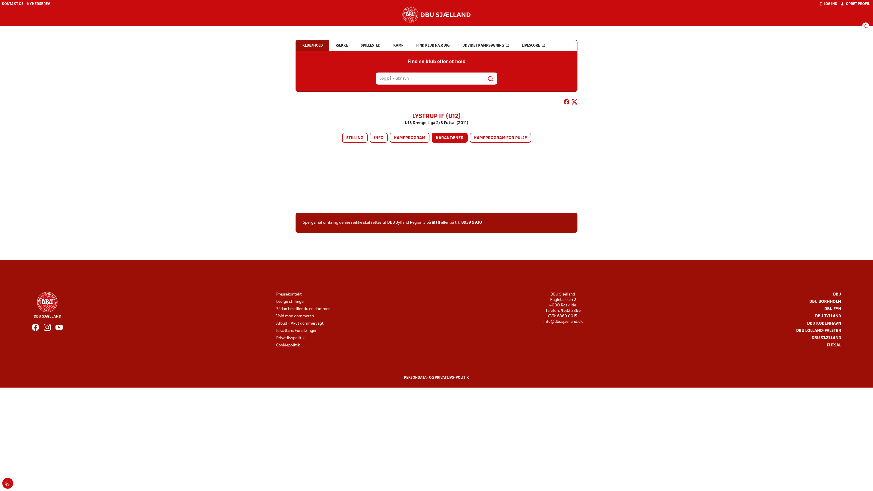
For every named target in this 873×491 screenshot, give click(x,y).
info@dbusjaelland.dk (563, 322)
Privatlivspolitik (290, 338)
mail (436, 223)
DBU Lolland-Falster (818, 331)
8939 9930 (471, 223)
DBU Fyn (832, 309)
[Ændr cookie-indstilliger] (7, 483)
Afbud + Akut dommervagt (300, 324)
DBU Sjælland (826, 338)
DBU (837, 294)
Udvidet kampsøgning (483, 45)
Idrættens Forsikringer (296, 331)
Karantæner (450, 138)
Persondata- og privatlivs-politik (436, 377)
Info (379, 138)
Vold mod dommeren (295, 316)
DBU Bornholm (825, 302)
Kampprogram (409, 138)
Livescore (531, 45)
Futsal (834, 345)
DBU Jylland (828, 316)
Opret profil (858, 4)
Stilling (355, 138)
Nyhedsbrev (38, 4)
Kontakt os (12, 4)
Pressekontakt (289, 294)
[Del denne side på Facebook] (566, 102)
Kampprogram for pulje (500, 138)
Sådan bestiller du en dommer (303, 309)
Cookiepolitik (288, 345)
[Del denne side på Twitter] (574, 102)
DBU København (824, 324)
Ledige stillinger (290, 302)
